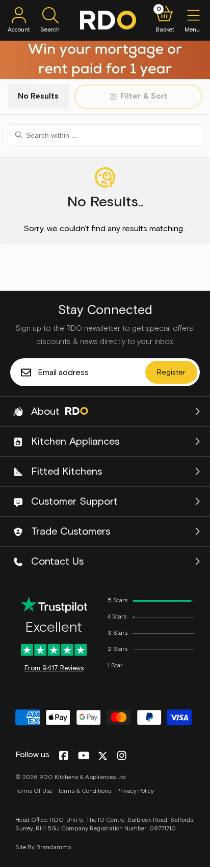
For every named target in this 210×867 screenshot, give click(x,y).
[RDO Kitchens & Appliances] (108, 20)
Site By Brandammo (43, 848)
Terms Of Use (33, 791)
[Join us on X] (103, 756)
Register (171, 372)
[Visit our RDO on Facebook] (63, 756)
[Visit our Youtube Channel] (83, 756)
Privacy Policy (135, 791)
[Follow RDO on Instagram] (121, 756)
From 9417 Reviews (54, 668)
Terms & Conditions (84, 791)
